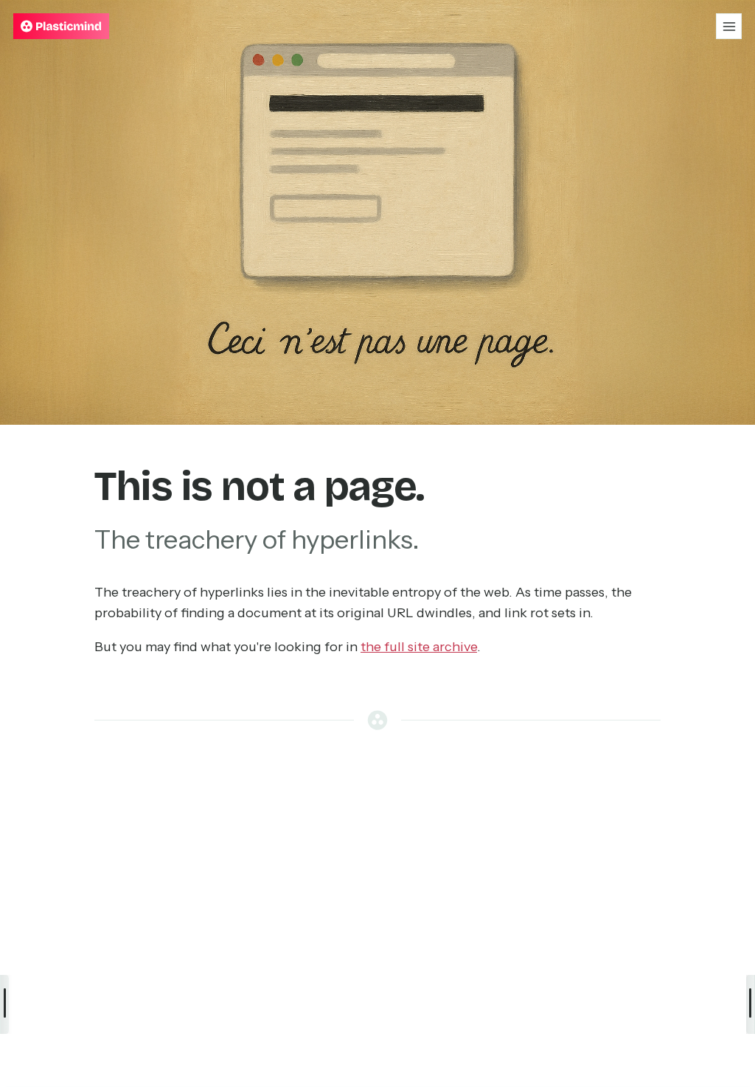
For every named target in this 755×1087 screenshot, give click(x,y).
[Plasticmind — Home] (61, 26)
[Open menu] (729, 26)
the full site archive (419, 647)
